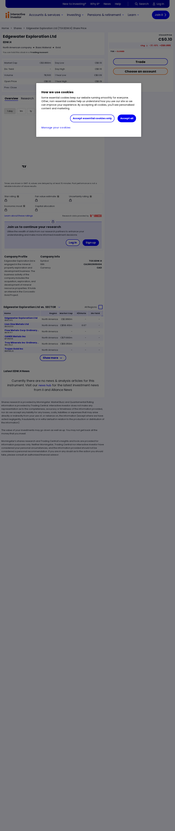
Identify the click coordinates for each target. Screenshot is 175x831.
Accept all (126, 118)
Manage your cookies (56, 127)
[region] (88, 110)
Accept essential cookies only (92, 118)
